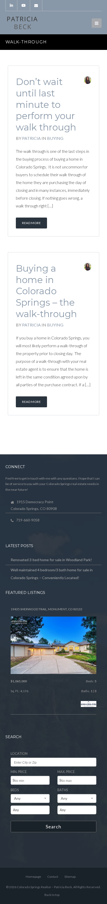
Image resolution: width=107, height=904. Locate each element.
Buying (55, 138)
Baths (62, 790)
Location (19, 754)
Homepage (33, 877)
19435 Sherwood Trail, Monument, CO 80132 (46, 609)
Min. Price (19, 772)
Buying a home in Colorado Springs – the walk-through (46, 291)
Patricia (31, 138)
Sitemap (70, 877)
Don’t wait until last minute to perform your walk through (46, 104)
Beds (15, 790)
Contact (52, 877)
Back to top (51, 895)
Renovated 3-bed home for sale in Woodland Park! (51, 560)
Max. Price (66, 772)
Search (53, 826)
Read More (31, 223)
